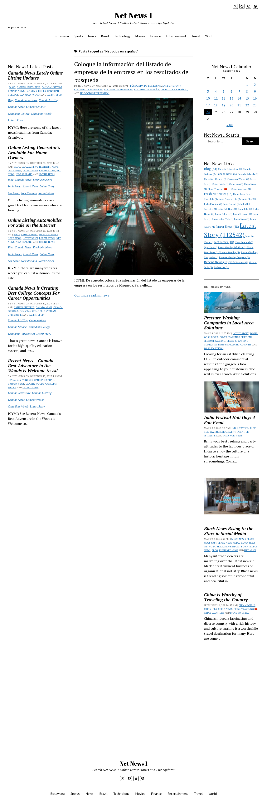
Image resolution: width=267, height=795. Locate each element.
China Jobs (236, 184)
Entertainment (176, 36)
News (92, 36)
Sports (78, 36)
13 (231, 98)
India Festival (231, 204)
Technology (122, 36)
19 (223, 105)
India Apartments (230, 199)
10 (208, 98)
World (209, 36)
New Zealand (24, 174)
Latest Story (55, 94)
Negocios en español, (95, 93)
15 (247, 98)
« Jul (230, 125)
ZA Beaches (221, 267)
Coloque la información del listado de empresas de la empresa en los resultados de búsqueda (131, 72)
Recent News (46, 174)
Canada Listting (52, 87)
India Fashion (213, 204)
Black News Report (228, 546)
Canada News (16, 91)
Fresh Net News (48, 166)
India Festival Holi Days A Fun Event (230, 420)
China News (225, 609)
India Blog (249, 199)
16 (255, 98)
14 (239, 98)
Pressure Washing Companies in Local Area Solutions (229, 322)
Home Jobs (211, 199)
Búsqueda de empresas (145, 85)
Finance (155, 36)
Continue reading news (91, 295)
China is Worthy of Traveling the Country (226, 597)
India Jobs (245, 209)
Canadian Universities (21, 334)
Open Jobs (210, 247)
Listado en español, (174, 89)
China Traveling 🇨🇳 (219, 189)
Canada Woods (35, 383)
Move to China (239, 612)
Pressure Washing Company (234, 257)
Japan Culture (223, 214)
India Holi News (227, 209)
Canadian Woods (30, 94)
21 (239, 105)
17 (208, 105)
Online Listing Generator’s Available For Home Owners (34, 152)
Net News (14, 193)
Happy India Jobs (243, 194)
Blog (12, 87)
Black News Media (229, 542)
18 (216, 105)
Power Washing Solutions (232, 247)
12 (223, 98)
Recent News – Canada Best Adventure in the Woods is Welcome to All (33, 365)
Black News (238, 539)
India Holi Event (225, 431)
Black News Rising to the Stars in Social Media (228, 531)
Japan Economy (242, 214)
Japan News (241, 219)
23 (255, 105)
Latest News (30, 170)
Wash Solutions (238, 262)
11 (216, 98)
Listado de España (146, 89)
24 (208, 112)
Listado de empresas (88, 89)
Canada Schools (36, 91)
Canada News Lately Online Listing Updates (35, 75)
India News (14, 170)
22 (247, 105)
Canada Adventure (28, 87)
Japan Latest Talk (222, 219)
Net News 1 (133, 15)
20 (231, 105)
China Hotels (220, 184)
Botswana (61, 36)
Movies (140, 36)
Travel (195, 36)
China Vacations (241, 189)
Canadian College (18, 114)
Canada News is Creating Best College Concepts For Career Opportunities (33, 292)
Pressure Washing (229, 252)
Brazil (105, 36)
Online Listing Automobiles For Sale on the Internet (35, 223)
